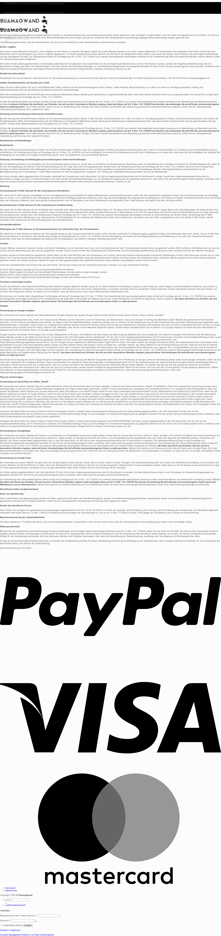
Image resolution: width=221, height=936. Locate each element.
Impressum (10, 888)
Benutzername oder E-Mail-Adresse (18, 915)
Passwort (5, 920)
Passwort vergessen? (10, 930)
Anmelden (28, 925)
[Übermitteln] (6, 903)
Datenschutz (11, 890)
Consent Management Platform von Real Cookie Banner (27, 934)
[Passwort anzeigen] (36, 921)
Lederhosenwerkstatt (15, 905)
